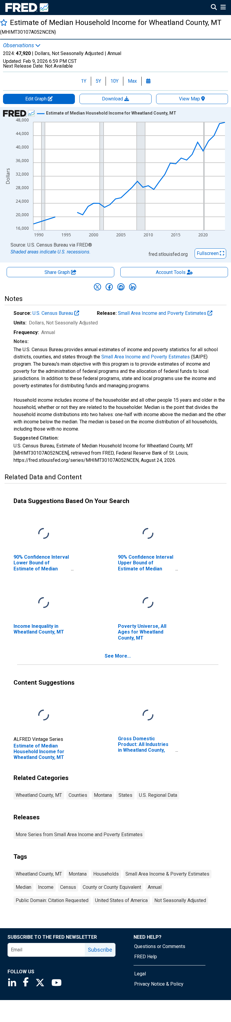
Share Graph (58, 272)
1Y (83, 81)
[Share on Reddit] (121, 286)
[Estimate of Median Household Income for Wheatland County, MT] (44, 715)
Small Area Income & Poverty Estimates (167, 874)
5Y (98, 81)
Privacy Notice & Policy (158, 984)
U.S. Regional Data (158, 795)
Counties (78, 795)
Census (68, 887)
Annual (155, 887)
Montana (103, 795)
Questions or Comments (159, 946)
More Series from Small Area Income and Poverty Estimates (79, 834)
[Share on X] (97, 286)
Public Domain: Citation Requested (52, 900)
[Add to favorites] (4, 22)
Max (132, 81)
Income (46, 887)
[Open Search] (214, 8)
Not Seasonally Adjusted (180, 900)
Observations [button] (19, 45)
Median (23, 887)
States (125, 795)
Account (171, 272)
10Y (114, 81)
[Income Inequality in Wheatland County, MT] (44, 603)
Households (106, 874)
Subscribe (100, 950)
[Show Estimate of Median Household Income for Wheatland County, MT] (111, 113)
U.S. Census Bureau (53, 313)
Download (113, 99)
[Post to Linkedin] (132, 286)
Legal (140, 974)
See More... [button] (118, 656)
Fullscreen (208, 253)
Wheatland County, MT (39, 795)
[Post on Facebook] (109, 286)
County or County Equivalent (112, 887)
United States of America (121, 900)
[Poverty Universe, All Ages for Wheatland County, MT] (148, 603)
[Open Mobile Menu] (223, 8)
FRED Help (145, 956)
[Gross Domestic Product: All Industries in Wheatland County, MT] (148, 715)
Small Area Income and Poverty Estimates (163, 313)
